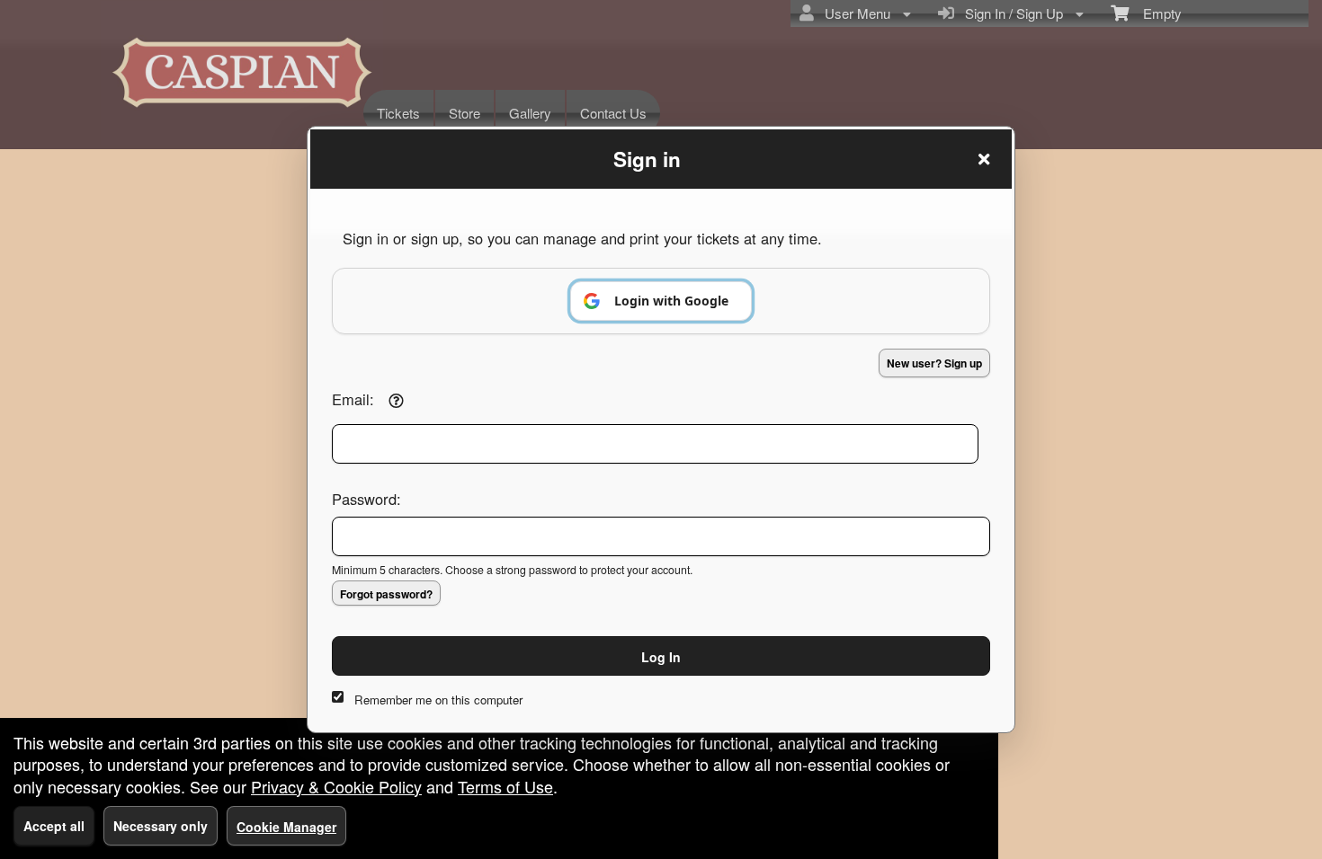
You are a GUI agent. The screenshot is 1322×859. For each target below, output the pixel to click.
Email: (353, 399)
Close (984, 159)
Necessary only (160, 826)
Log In (661, 657)
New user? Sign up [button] (934, 363)
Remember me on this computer (438, 699)
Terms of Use (505, 786)
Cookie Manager (286, 827)
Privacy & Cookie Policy (336, 786)
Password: (366, 498)
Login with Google (671, 300)
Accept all (54, 826)
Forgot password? (386, 594)
